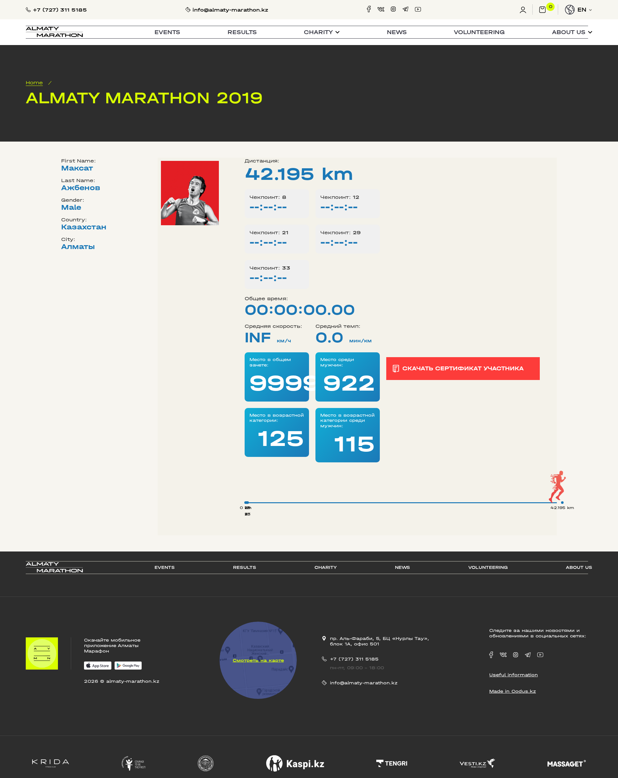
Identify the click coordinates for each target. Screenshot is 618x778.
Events (167, 32)
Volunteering (479, 32)
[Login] (526, 9)
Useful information (513, 675)
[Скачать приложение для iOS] (97, 666)
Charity (325, 567)
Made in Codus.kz (512, 691)
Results (242, 32)
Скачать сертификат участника (463, 368)
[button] (322, 32)
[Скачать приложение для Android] (128, 666)
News (397, 32)
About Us (579, 567)
